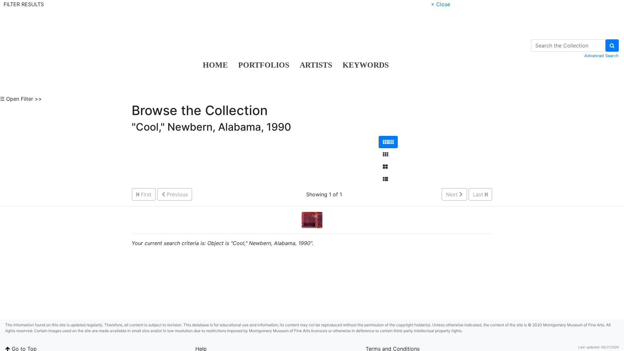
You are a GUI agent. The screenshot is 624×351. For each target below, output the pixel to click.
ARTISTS (316, 65)
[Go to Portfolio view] (385, 167)
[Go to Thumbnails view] (385, 154)
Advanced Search (601, 55)
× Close (440, 4)
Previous (176, 194)
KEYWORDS (366, 65)
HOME (215, 65)
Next (452, 194)
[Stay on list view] (385, 179)
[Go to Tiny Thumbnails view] (388, 142)
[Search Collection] (612, 45)
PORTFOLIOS (263, 65)
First (145, 194)
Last (479, 194)
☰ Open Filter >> (21, 99)
